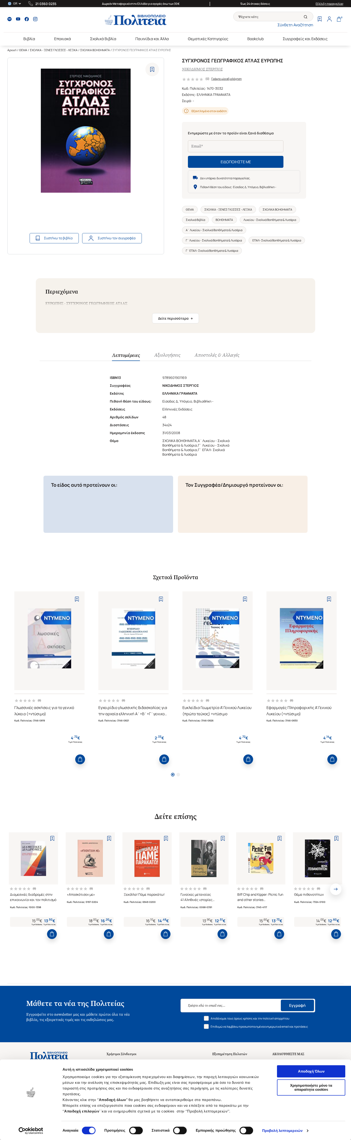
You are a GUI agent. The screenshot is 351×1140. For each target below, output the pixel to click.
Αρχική (11, 50)
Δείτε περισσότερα (175, 318)
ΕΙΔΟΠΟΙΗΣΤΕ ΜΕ (236, 161)
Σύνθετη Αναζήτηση (295, 24)
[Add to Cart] (80, 759)
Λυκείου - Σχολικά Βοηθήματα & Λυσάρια (270, 220)
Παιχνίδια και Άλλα (152, 38)
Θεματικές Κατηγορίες (208, 38)
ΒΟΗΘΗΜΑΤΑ (224, 220)
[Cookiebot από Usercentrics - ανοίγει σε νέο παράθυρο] (31, 1130)
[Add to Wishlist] (152, 69)
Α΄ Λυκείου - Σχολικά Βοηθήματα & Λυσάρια (214, 230)
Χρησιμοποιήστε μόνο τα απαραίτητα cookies (311, 1087)
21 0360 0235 (45, 3)
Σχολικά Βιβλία (103, 38)
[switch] (136, 1130)
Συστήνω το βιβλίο (58, 238)
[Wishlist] (319, 19)
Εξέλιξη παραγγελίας (330, 4)
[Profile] (329, 19)
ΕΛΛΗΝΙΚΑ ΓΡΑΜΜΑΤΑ (213, 94)
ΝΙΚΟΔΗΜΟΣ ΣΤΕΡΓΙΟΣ (202, 69)
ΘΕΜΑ (23, 50)
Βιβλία (29, 38)
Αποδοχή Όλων (311, 1071)
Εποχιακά (62, 38)
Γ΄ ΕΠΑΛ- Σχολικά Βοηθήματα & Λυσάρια (212, 251)
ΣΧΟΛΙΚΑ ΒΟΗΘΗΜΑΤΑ (95, 50)
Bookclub (255, 38)
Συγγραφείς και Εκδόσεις (305, 38)
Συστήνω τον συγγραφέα (117, 238)
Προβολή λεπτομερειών (282, 1131)
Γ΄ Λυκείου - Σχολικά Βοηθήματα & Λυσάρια (214, 240)
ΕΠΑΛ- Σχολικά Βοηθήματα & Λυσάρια (276, 240)
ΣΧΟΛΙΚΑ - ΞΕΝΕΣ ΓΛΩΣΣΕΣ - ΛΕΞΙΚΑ (54, 50)
